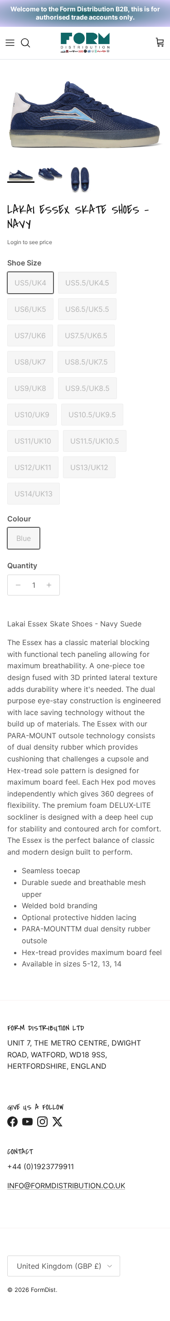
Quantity (22, 565)
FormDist (43, 1289)
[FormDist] (85, 43)
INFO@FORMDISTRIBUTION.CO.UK (66, 1185)
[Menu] (10, 43)
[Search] (30, 43)
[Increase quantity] (51, 585)
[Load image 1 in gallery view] (85, 111)
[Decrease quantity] (16, 585)
